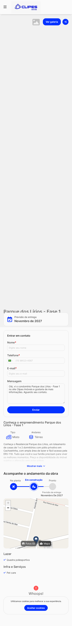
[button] (36, 540)
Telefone (13, 355)
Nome (11, 342)
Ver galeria (52, 21)
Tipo (12, 432)
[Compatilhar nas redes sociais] (65, 22)
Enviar (36, 409)
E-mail (12, 368)
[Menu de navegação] (5, 7)
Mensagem (14, 381)
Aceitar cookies (36, 607)
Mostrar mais (34, 466)
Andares (36, 432)
